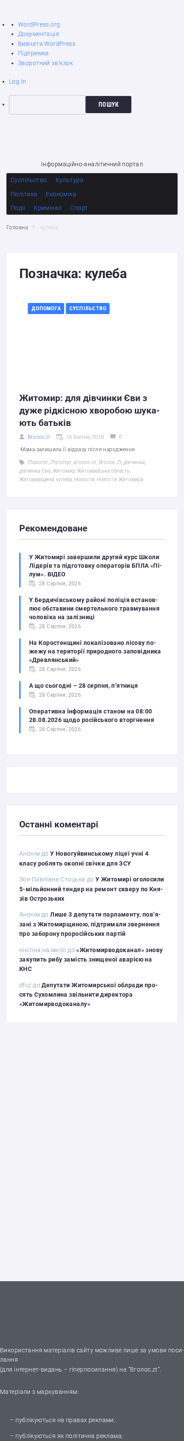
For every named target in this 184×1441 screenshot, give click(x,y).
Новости (84, 479)
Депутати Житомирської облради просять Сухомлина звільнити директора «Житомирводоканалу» (88, 995)
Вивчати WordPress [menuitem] (46, 43)
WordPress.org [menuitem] (39, 24)
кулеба (64, 479)
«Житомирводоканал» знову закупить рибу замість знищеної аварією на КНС (91, 960)
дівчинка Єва (34, 471)
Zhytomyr (60, 462)
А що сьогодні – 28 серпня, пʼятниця (83, 685)
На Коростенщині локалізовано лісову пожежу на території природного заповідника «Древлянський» (95, 651)
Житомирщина (36, 479)
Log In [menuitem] (18, 81)
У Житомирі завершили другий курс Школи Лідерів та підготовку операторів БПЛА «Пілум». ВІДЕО (95, 566)
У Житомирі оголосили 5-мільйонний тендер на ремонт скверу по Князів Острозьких (91, 889)
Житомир (64, 471)
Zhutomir (38, 462)
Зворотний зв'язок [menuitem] (45, 63)
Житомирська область (103, 471)
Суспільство (88, 308)
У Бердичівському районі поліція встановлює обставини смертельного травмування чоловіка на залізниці (94, 608)
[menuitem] (96, 104)
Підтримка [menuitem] (33, 53)
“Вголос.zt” (144, 1369)
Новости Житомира (120, 479)
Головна (17, 228)
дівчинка (134, 462)
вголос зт (85, 462)
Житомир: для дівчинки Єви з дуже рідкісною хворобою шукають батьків (89, 410)
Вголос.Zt (110, 462)
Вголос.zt (39, 437)
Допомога (46, 308)
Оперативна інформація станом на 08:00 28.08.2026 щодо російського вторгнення (91, 715)
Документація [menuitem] (38, 33)
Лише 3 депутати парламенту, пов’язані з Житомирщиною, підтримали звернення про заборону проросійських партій (90, 924)
